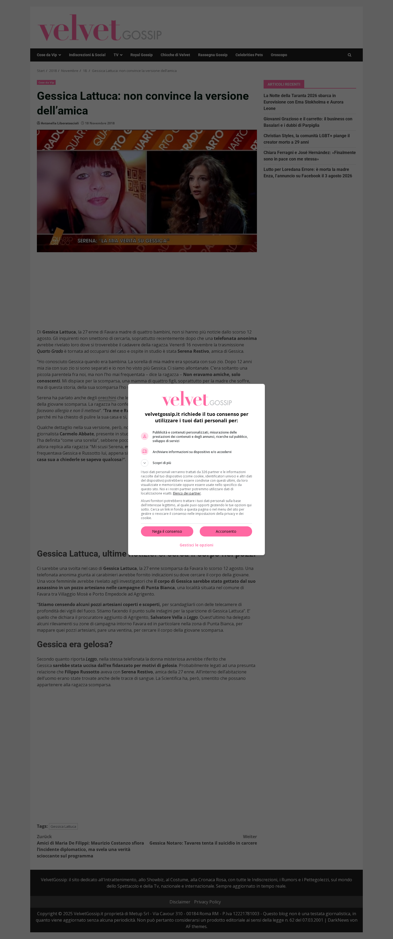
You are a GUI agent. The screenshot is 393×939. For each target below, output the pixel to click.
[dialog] (196, 469)
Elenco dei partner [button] (187, 493)
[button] (196, 463)
